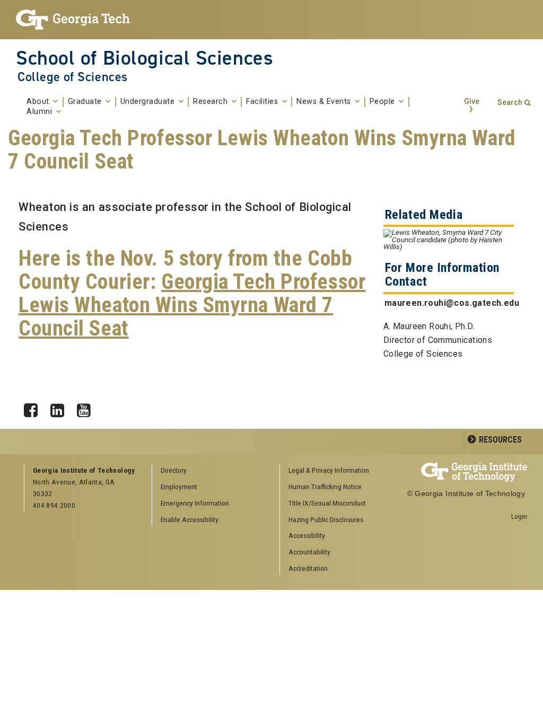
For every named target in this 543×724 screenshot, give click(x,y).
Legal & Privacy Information (328, 470)
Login (519, 516)
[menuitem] (339, 471)
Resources (500, 440)
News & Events (324, 101)
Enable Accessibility (189, 519)
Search (509, 102)
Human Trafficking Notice (325, 486)
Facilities (263, 101)
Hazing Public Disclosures (325, 519)
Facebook (34, 407)
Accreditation (308, 568)
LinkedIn (61, 407)
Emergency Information (195, 503)
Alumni (41, 112)
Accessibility (306, 535)
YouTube (87, 407)
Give (471, 101)
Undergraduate (148, 101)
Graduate (86, 101)
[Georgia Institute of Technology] (74, 19)
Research (211, 101)
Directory (174, 470)
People (384, 101)
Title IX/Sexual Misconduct (327, 503)
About (39, 101)
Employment (179, 486)
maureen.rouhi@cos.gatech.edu (451, 303)
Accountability (309, 552)
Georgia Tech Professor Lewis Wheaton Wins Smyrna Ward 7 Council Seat (192, 305)
